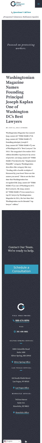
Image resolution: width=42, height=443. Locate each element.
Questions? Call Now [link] (22, 12)
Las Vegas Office (22, 388)
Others (24, 128)
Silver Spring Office (22, 362)
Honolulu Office (22, 412)
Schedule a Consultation (21, 269)
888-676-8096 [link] (22, 320)
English (9, 441)
